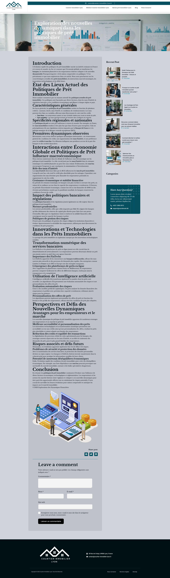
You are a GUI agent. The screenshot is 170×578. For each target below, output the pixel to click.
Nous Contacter (146, 7)
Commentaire (44, 476)
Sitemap (135, 571)
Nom (40, 492)
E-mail (70, 492)
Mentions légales (124, 571)
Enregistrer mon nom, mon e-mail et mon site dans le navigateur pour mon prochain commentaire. (64, 514)
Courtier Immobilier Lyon (74, 7)
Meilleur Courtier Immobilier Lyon (97, 7)
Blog (136, 7)
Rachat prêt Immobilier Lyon (121, 7)
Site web (41, 502)
